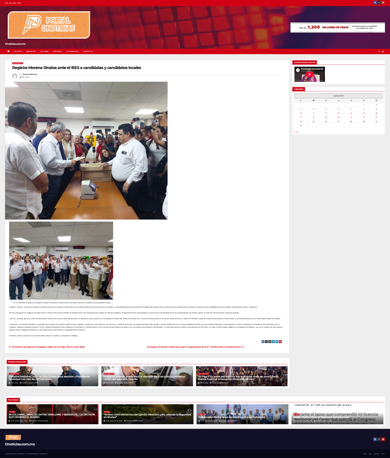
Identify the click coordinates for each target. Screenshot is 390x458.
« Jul (296, 132)
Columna (12, 411)
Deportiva (31, 51)
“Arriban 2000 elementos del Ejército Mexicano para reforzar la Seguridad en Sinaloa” (147, 416)
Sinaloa (201, 414)
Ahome (296, 414)
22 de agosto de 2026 (114, 421)
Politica (18, 51)
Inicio (383, 454)
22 (364, 117)
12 (326, 113)
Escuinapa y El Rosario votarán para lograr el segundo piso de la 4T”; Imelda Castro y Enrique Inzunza (194, 347)
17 (301, 117)
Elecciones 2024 (18, 63)
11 (313, 113)
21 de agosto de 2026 (209, 421)
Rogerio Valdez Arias (30, 74)
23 (376, 117)
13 (338, 113)
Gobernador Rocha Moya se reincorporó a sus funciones (232, 417)
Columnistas (72, 51)
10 (301, 113)
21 (351, 117)
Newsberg (33, 454)
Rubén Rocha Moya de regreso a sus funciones (321, 417)
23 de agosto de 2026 (19, 421)
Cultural (44, 51)
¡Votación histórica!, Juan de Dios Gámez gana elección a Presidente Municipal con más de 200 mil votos (49, 378)
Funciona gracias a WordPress (15, 454)
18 (313, 117)
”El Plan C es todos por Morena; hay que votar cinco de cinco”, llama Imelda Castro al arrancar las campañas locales (238, 378)
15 (364, 113)
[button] (379, 52)
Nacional (57, 51)
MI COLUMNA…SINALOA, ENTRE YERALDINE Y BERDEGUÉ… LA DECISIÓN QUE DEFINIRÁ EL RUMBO (52, 416)
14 (351, 113)
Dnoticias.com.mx (15, 43)
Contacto (88, 51)
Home (365, 454)
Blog (370, 454)
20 (339, 117)
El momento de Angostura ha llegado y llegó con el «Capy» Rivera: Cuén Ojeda (48, 347)
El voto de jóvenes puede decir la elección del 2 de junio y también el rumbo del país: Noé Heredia (144, 378)
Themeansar (43, 454)
